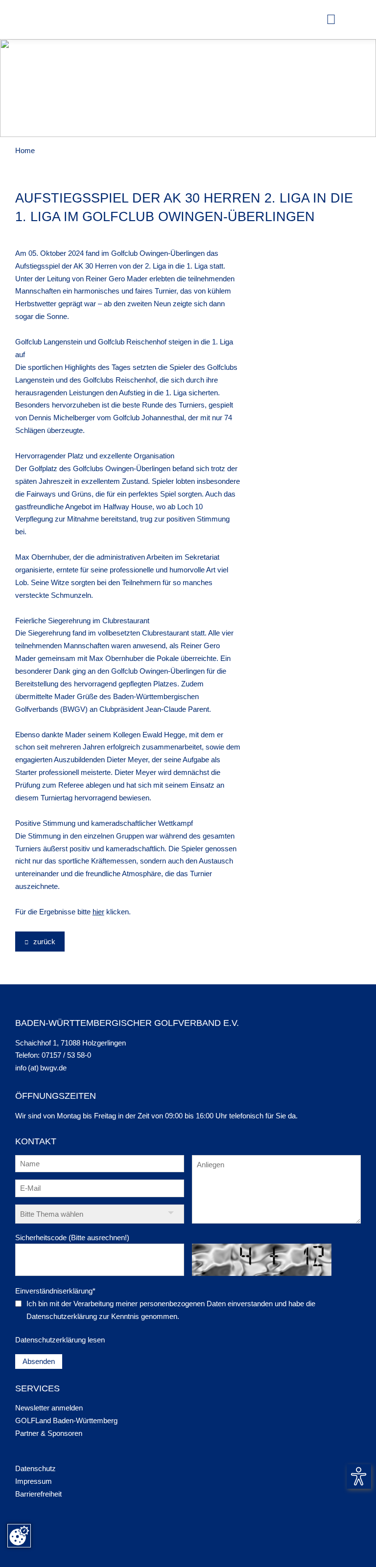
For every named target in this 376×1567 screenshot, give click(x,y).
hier (98, 912)
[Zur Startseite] (32, 19)
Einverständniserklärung (55, 1291)
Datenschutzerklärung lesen (60, 1340)
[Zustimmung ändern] (19, 1535)
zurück (43, 941)
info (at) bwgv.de (41, 1068)
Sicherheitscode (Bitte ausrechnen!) (72, 1237)
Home (25, 150)
